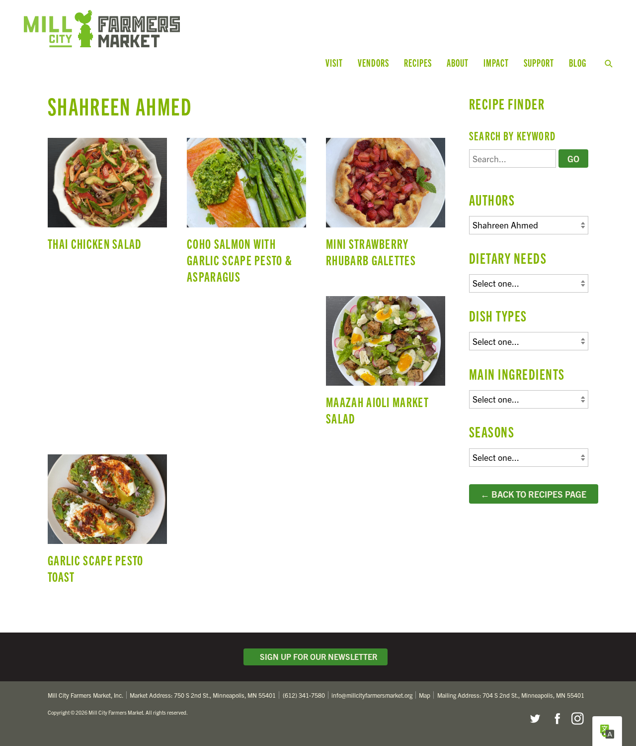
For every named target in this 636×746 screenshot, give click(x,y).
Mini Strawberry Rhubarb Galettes (385, 207)
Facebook (556, 719)
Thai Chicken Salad (107, 199)
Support (539, 62)
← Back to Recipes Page (533, 493)
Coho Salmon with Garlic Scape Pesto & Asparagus (246, 215)
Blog (577, 62)
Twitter (535, 719)
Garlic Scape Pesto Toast (107, 523)
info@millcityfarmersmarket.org (371, 695)
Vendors (373, 62)
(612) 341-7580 (304, 695)
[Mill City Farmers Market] (183, 28)
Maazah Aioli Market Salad (385, 365)
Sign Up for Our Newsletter (316, 656)
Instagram (577, 719)
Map (424, 695)
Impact (496, 62)
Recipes (418, 62)
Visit (334, 62)
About (458, 62)
